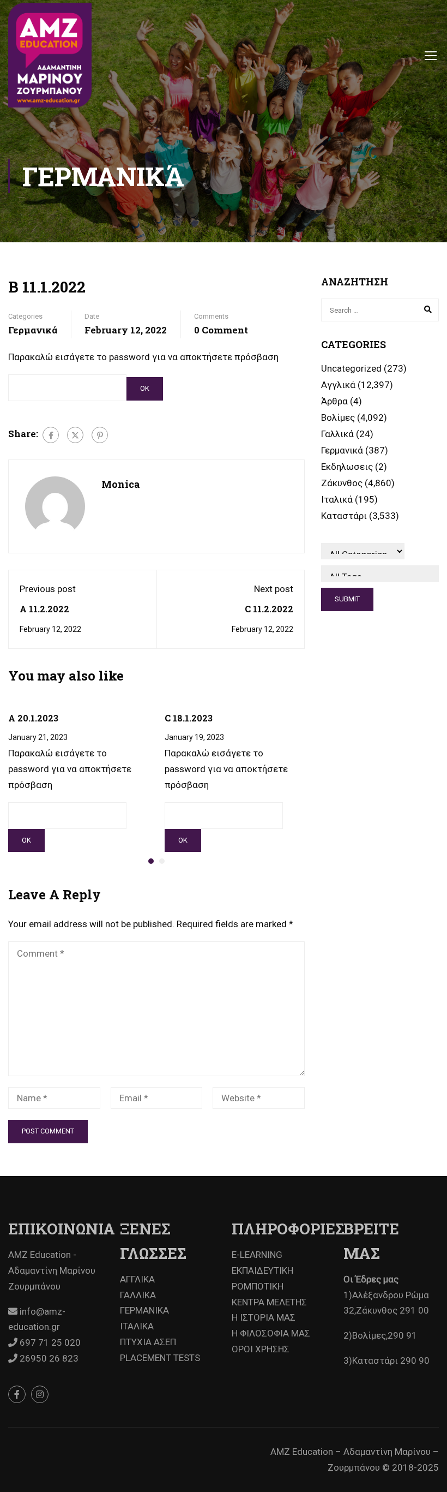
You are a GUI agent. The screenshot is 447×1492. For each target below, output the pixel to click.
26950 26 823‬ (47, 1358)
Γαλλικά (337, 433)
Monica (120, 484)
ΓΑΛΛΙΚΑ (138, 1295)
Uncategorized (351, 368)
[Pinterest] (100, 435)
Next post (273, 588)
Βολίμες (338, 417)
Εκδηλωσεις (347, 466)
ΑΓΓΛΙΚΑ (137, 1279)
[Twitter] (75, 435)
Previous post (48, 588)
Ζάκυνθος (342, 483)
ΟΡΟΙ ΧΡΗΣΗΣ (260, 1349)
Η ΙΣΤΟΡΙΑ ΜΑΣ (263, 1317)
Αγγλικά (338, 384)
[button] (151, 861)
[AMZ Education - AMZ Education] (50, 55)
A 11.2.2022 (44, 608)
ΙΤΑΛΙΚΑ (137, 1326)
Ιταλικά (337, 499)
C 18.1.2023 (189, 718)
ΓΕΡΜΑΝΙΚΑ (144, 1310)
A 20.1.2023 (33, 718)
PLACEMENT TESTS (160, 1357)
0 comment (221, 330)
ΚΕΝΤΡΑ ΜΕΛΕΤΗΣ (269, 1302)
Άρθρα (334, 401)
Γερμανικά (32, 330)
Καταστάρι (344, 515)
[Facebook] (51, 435)
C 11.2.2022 (269, 608)
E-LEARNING (257, 1254)
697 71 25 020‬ (49, 1342)
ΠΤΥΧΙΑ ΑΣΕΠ (148, 1341)
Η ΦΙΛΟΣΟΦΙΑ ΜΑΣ (271, 1333)
